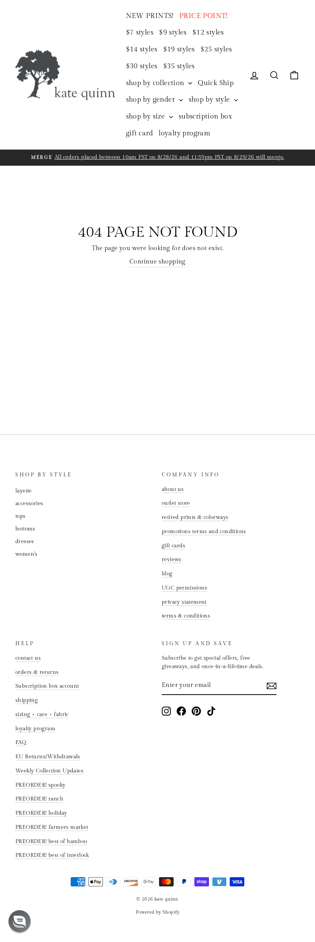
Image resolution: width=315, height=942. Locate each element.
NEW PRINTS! (150, 16)
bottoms (25, 529)
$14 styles (142, 49)
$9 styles (173, 32)
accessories (29, 504)
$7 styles (140, 32)
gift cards (173, 546)
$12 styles (208, 32)
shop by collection (156, 83)
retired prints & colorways (195, 517)
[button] (19, 921)
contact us (28, 658)
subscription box (205, 116)
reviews (171, 560)
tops (20, 516)
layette (23, 491)
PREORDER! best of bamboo (51, 841)
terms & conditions (186, 616)
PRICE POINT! (203, 16)
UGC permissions (184, 588)
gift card (139, 133)
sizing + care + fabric (42, 714)
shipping (26, 700)
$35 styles (179, 66)
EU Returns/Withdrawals (47, 757)
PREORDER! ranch (39, 799)
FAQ (20, 742)
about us (173, 489)
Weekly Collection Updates (49, 771)
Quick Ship (216, 83)
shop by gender (151, 100)
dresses (24, 542)
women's (26, 554)
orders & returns (36, 672)
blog (167, 574)
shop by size (146, 116)
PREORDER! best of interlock (52, 855)
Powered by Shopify (157, 912)
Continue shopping (157, 261)
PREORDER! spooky (40, 785)
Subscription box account (47, 686)
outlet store (176, 503)
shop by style (210, 100)
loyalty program (184, 133)
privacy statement (184, 602)
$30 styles (142, 66)
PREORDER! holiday (41, 813)
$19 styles (179, 49)
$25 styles (216, 49)
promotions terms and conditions (204, 532)
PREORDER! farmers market (51, 827)
